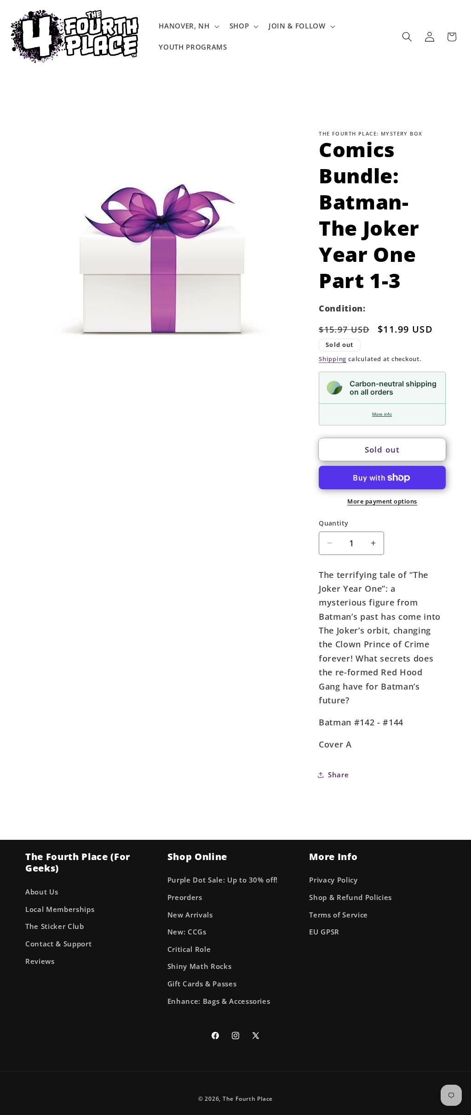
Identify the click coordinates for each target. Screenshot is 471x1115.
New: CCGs (187, 932)
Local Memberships (59, 909)
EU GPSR (324, 932)
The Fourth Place (248, 1099)
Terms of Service (338, 915)
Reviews (40, 961)
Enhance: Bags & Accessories (218, 1001)
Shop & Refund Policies (350, 897)
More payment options (382, 501)
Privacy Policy (333, 880)
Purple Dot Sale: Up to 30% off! (222, 880)
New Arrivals (190, 915)
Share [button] (338, 775)
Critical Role (189, 949)
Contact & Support (58, 944)
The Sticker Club (54, 926)
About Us (41, 892)
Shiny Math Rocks (199, 966)
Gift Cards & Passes (202, 984)
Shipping (332, 359)
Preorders (184, 897)
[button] (188, 26)
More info (382, 414)
